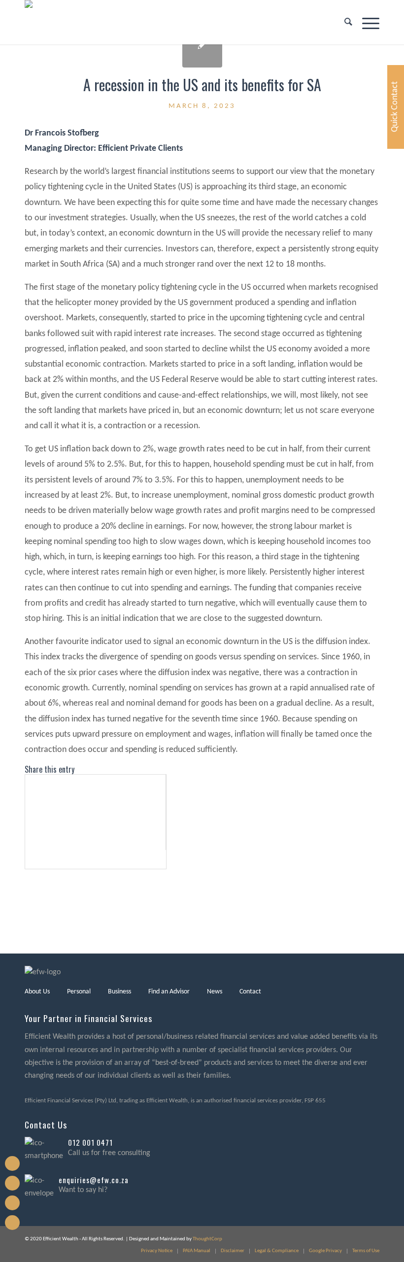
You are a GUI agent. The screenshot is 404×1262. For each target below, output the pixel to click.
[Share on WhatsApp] (28, 821)
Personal (79, 991)
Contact (250, 991)
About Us (37, 991)
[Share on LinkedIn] (28, 840)
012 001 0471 (90, 1142)
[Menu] (365, 22)
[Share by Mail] (28, 859)
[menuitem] (343, 22)
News (214, 991)
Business (119, 991)
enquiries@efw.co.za (94, 1179)
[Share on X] (28, 803)
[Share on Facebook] (28, 784)
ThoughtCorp (207, 1239)
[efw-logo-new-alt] (54, 22)
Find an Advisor (169, 991)
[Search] (343, 22)
